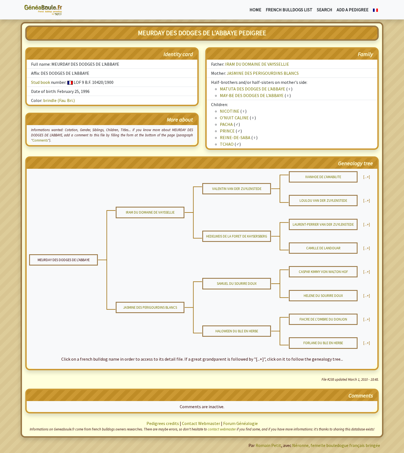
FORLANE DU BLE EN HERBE (323, 343)
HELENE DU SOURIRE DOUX (323, 295)
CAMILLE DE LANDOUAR (323, 248)
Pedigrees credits (162, 423)
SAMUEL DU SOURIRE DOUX (237, 283)
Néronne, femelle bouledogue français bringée (336, 445)
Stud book (40, 82)
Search (324, 9)
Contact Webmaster (201, 423)
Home (255, 9)
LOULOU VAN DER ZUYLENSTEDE (323, 200)
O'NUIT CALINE (234, 117)
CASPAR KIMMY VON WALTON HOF (323, 271)
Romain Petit (268, 445)
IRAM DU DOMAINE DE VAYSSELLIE (257, 64)
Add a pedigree (353, 9)
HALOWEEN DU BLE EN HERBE (236, 331)
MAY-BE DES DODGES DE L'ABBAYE (252, 95)
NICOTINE (229, 111)
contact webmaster (222, 429)
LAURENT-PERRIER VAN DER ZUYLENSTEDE (323, 224)
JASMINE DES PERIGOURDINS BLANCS (263, 73)
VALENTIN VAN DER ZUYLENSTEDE (236, 188)
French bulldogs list (289, 9)
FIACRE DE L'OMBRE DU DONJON (323, 319)
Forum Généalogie (240, 423)
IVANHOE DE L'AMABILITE (323, 177)
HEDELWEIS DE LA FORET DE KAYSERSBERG (236, 236)
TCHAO (227, 144)
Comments (40, 140)
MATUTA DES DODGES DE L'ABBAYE (252, 89)
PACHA (226, 124)
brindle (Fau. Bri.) (59, 100)
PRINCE (227, 131)
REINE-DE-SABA (235, 137)
